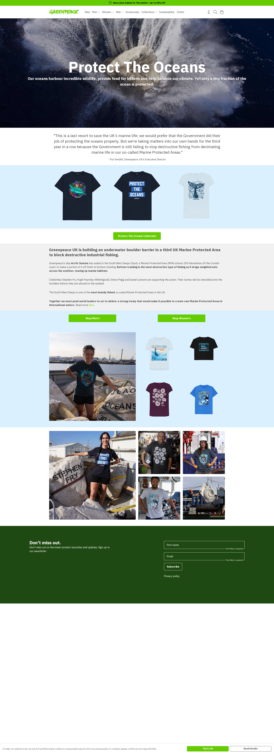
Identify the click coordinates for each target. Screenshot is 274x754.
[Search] (215, 12)
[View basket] (222, 12)
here (91, 305)
